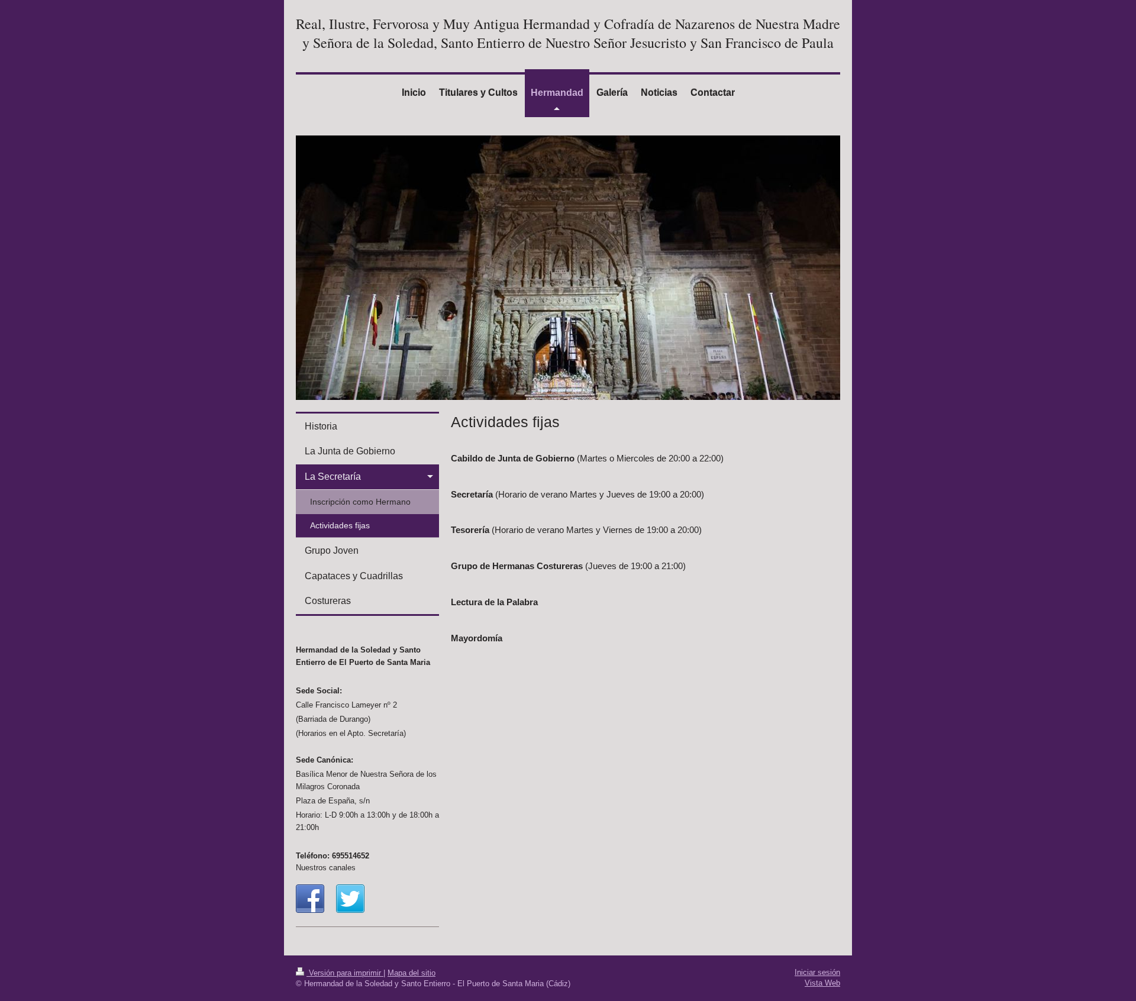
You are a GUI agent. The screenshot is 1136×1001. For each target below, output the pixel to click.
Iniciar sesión (817, 972)
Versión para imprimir (344, 972)
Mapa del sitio (411, 972)
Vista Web (822, 983)
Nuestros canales (326, 867)
